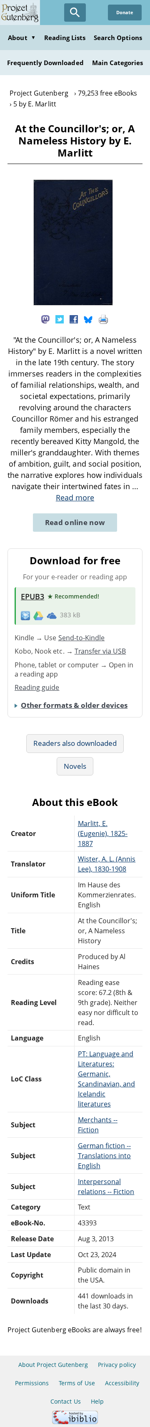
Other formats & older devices (74, 705)
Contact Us (65, 1401)
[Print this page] (103, 318)
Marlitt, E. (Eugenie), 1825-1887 (103, 833)
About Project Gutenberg (53, 1365)
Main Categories (117, 62)
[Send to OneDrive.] (52, 615)
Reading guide (37, 687)
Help (97, 1401)
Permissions (32, 1383)
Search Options (118, 37)
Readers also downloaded (75, 743)
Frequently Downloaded (45, 62)
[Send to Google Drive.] (38, 615)
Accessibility (122, 1383)
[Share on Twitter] (59, 318)
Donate (124, 12)
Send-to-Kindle (81, 637)
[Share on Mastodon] (45, 318)
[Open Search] (75, 12)
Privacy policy (117, 1365)
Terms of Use (77, 1383)
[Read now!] (73, 303)
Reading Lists (65, 37)
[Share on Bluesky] (88, 318)
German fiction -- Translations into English (104, 1155)
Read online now (75, 522)
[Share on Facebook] (74, 318)
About (21, 37)
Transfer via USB (100, 651)
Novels (75, 766)
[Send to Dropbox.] (25, 615)
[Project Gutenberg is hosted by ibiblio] (75, 1422)
